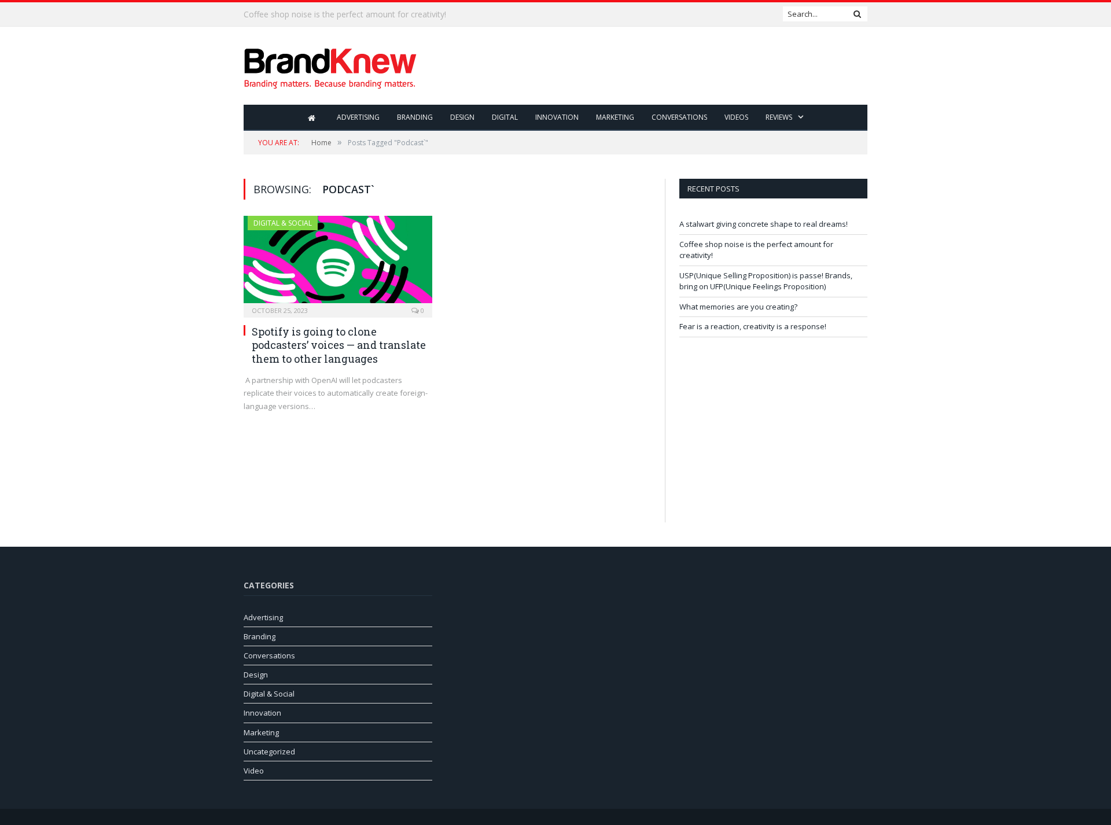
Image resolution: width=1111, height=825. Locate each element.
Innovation (557, 117)
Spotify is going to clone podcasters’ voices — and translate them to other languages (339, 345)
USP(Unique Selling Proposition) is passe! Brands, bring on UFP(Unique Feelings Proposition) (765, 281)
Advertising (358, 117)
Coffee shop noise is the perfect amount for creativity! (345, 14)
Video (254, 770)
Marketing (615, 117)
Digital (505, 117)
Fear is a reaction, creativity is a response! (752, 326)
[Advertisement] (656, 66)
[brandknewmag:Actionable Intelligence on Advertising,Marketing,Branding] (330, 65)
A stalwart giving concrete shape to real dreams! (763, 224)
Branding (415, 117)
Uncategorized (269, 751)
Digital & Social (282, 223)
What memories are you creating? (738, 306)
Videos (736, 117)
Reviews (779, 117)
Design (462, 117)
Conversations (679, 117)
